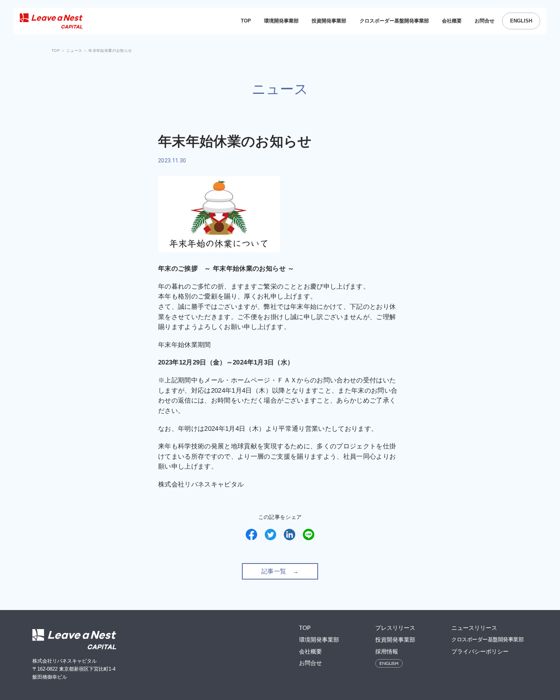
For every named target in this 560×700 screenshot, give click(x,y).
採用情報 (386, 652)
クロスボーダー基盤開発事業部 (394, 21)
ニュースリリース (474, 628)
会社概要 (452, 21)
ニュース (74, 50)
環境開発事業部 (281, 21)
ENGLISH (521, 21)
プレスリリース (395, 628)
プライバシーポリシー (480, 652)
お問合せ (484, 21)
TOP (246, 21)
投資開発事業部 (329, 21)
